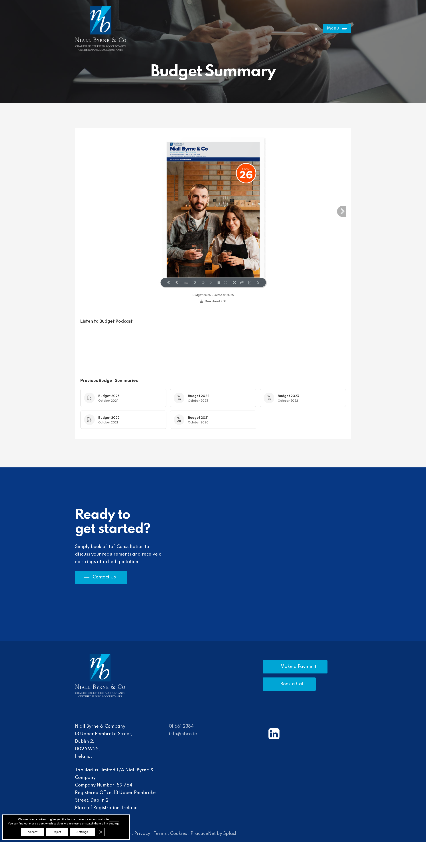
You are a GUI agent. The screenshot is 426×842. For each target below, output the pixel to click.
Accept (32, 832)
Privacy (142, 834)
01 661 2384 (181, 726)
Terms (160, 834)
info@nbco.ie (183, 734)
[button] (337, 28)
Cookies (178, 834)
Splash (230, 834)
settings (114, 823)
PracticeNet (203, 834)
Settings (82, 832)
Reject (57, 832)
